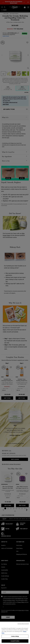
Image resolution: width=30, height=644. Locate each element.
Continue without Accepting (23, 623)
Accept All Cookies (15, 641)
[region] (15, 633)
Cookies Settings (15, 636)
